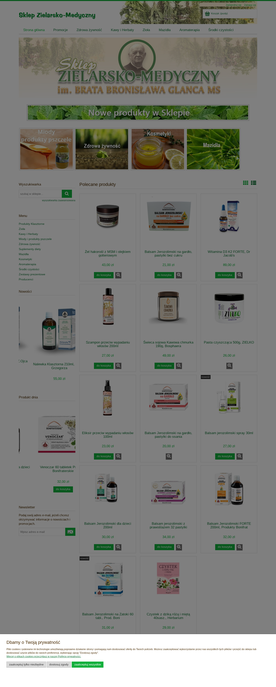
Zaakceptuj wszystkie (87, 664)
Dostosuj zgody (58, 664)
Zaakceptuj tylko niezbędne (26, 664)
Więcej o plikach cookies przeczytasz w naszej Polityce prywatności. (43, 656)
